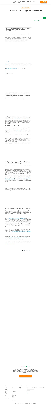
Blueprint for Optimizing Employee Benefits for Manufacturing (17, 279)
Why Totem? (14, 1)
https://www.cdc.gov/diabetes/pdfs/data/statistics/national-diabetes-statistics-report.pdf (15, 239)
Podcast (6, 398)
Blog (8, 398)
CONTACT (19, 2)
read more (8, 283)
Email (27, 385)
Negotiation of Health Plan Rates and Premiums (15, 313)
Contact (6, 393)
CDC (8, 61)
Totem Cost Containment (25, 7)
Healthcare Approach (33, 1)
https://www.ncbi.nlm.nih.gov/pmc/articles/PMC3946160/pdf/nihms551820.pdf (18, 237)
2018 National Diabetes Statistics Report (11, 68)
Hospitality (13, 394)
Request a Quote (44, 2)
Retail (13, 396)
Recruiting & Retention (18, 350)
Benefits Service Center (25, 1)
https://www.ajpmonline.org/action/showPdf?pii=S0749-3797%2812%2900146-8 (21, 231)
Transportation (14, 400)
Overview (13, 387)
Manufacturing (14, 395)
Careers (6, 392)
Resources (14, 2)
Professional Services (14, 391)
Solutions (19, 1)
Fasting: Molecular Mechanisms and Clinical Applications (17, 218)
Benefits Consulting (8, 350)
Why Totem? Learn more (25, 375)
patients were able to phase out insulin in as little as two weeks (13, 129)
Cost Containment (13, 350)
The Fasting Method (19, 130)
